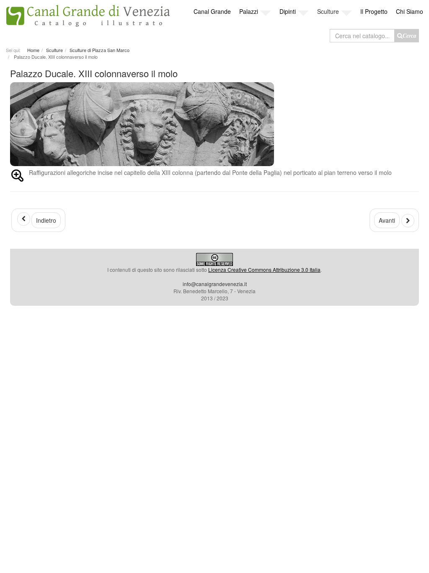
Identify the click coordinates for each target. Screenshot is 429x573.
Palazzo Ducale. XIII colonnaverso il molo (94, 73)
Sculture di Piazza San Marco (99, 50)
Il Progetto (374, 11)
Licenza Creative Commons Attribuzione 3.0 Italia (264, 269)
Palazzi (248, 11)
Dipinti (287, 11)
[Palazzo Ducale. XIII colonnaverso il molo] (214, 124)
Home (33, 50)
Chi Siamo (409, 11)
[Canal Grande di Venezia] (88, 13)
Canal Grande (212, 11)
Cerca (409, 35)
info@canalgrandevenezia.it (215, 283)
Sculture (328, 11)
